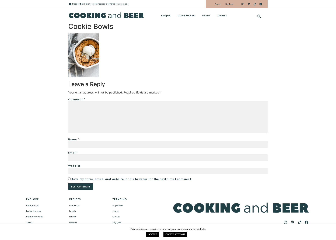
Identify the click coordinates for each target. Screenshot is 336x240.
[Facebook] (261, 4)
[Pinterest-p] (249, 4)
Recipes (165, 15)
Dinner (206, 15)
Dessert (222, 15)
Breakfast (74, 205)
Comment (76, 99)
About (217, 4)
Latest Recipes (186, 15)
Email (73, 152)
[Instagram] (243, 4)
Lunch (72, 211)
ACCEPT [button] (152, 234)
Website (74, 166)
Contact (229, 4)
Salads (116, 216)
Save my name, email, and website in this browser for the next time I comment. (131, 179)
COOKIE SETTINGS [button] (175, 234)
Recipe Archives (34, 216)
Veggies (116, 222)
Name (73, 139)
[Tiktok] (255, 4)
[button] (259, 16)
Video (29, 222)
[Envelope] (70, 4)
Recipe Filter (32, 205)
